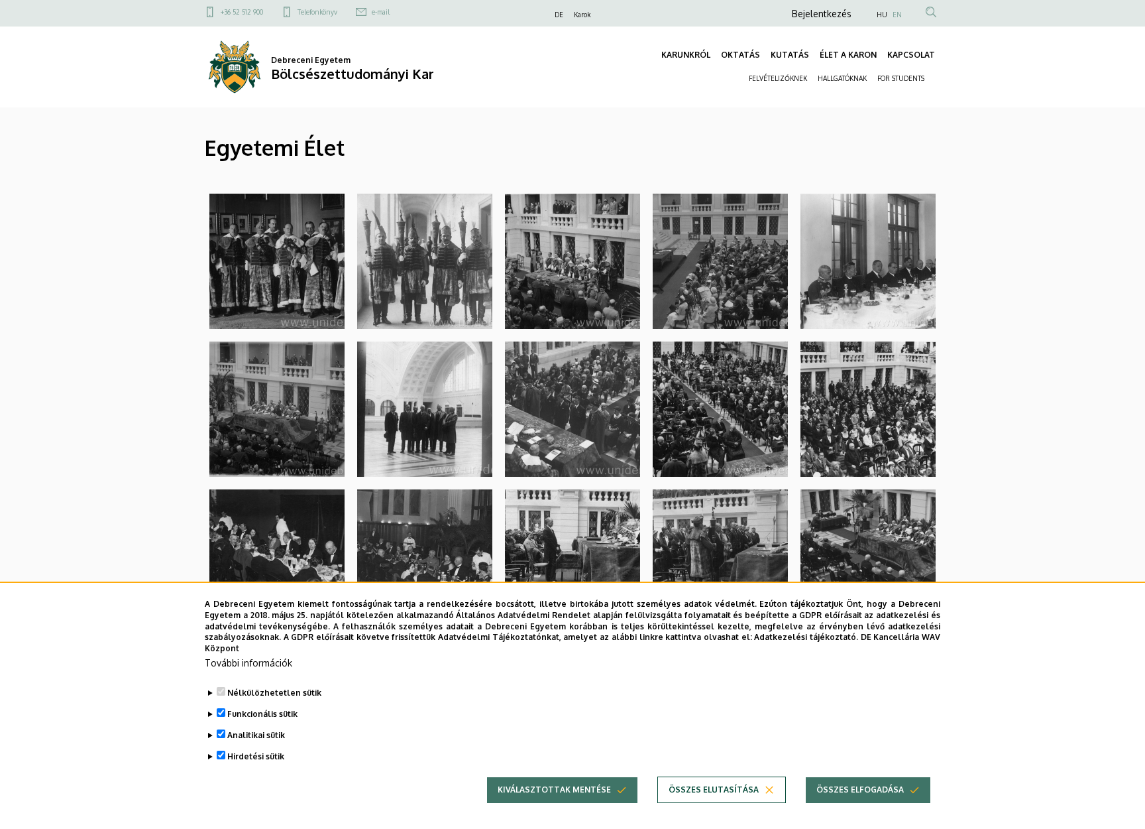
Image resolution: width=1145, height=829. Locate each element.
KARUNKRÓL (685, 55)
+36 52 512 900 (242, 12)
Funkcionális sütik (262, 714)
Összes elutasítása (714, 790)
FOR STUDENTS (900, 78)
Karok (582, 15)
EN (897, 15)
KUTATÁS (790, 55)
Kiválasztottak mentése (554, 790)
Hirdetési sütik (255, 756)
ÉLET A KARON (848, 55)
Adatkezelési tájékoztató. (806, 637)
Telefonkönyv (317, 12)
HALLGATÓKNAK (842, 78)
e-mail (381, 12)
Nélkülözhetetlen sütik (274, 693)
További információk (248, 663)
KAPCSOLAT (911, 55)
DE (559, 15)
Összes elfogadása (860, 790)
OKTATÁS (740, 55)
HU (882, 15)
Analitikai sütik (256, 735)
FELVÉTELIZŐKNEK (778, 78)
